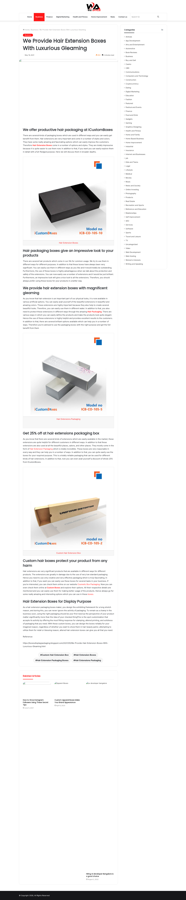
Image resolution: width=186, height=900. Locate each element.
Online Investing (132, 190)
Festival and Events (133, 107)
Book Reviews (131, 52)
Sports (128, 233)
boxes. (91, 594)
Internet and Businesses (135, 154)
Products (129, 197)
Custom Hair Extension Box (68, 553)
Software (129, 229)
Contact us (122, 17)
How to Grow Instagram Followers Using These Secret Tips (35, 702)
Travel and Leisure (133, 237)
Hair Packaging (95, 311)
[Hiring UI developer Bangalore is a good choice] (100, 776)
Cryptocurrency (132, 84)
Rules (113, 17)
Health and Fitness (80, 17)
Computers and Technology (137, 76)
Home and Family (133, 135)
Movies (128, 178)
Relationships (131, 213)
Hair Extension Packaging (41, 449)
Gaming (129, 123)
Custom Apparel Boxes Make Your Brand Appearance (67, 701)
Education (130, 96)
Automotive (130, 49)
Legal (128, 166)
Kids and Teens (132, 162)
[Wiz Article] (93, 6)
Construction (131, 80)
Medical (129, 174)
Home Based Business (135, 139)
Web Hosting (131, 256)
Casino (128, 64)
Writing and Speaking (134, 264)
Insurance (130, 150)
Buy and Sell (131, 60)
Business (39, 17)
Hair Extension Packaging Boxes (52, 660)
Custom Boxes (53, 587)
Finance (49, 17)
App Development (133, 41)
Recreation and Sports (135, 205)
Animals (129, 37)
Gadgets (129, 119)
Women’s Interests (133, 260)
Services (129, 225)
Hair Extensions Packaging (68, 419)
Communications (132, 72)
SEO (127, 221)
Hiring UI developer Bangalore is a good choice (99, 875)
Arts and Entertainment (135, 45)
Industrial (129, 146)
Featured (129, 103)
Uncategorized (132, 244)
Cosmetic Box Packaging (89, 584)
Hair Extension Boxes (42, 145)
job (127, 158)
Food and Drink (132, 115)
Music (128, 182)
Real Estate (130, 201)
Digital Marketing (62, 17)
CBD (127, 68)
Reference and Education (136, 209)
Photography (131, 193)
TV (127, 240)
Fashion (129, 99)
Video (128, 248)
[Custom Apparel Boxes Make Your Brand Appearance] (68, 690)
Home (29, 17)
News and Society (133, 186)
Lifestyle (129, 170)
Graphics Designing (133, 127)
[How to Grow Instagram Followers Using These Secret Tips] (37, 690)
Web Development (133, 252)
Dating (128, 88)
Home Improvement (99, 17)
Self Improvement (133, 217)
